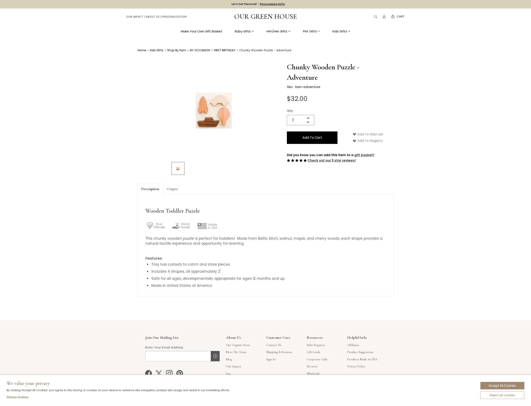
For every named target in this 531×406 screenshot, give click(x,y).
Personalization (174, 16)
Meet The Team (236, 352)
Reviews (312, 366)
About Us (153, 16)
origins (172, 188)
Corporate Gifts (317, 359)
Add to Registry (370, 140)
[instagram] (169, 373)
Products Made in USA (362, 359)
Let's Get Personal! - (258, 4)
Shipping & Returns (279, 352)
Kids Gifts (339, 31)
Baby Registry (316, 345)
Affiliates (353, 345)
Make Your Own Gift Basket (201, 31)
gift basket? (364, 155)
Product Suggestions (360, 352)
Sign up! (215, 356)
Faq (228, 373)
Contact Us (273, 345)
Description (150, 188)
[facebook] (148, 373)
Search (375, 16)
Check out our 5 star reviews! (332, 160)
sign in (270, 359)
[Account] (384, 16)
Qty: (290, 110)
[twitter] (159, 373)
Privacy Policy (356, 366)
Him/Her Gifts (277, 31)
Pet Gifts (310, 31)
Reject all (502, 395)
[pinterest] (179, 373)
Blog (229, 359)
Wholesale (313, 373)
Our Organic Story (238, 345)
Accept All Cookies (502, 385)
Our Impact (135, 16)
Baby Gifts (243, 31)
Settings (18, 397)
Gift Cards (313, 352)
